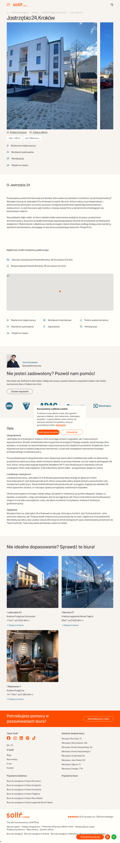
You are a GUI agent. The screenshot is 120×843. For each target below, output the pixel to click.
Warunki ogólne (13, 827)
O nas (9, 763)
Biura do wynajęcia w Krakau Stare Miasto (25, 798)
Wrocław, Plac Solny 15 (72, 738)
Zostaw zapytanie (20, 391)
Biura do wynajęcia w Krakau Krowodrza (24, 789)
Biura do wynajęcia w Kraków (36, 834)
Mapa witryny (32, 829)
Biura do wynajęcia (15, 834)
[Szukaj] (112, 5)
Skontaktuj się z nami (98, 718)
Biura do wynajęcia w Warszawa (64, 834)
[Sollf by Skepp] (20, 4)
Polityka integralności (31, 827)
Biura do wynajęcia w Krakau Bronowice (24, 781)
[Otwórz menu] (8, 4)
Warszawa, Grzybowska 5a (73, 755)
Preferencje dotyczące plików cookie (57, 826)
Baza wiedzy (12, 759)
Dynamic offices (47, 829)
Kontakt (10, 768)
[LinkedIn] (22, 738)
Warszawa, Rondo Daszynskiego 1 (76, 751)
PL (12, 745)
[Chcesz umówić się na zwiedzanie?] (107, 836)
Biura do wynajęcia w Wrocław (92, 834)
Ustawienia (61, 425)
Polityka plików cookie (84, 827)
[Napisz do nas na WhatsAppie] (113, 836)
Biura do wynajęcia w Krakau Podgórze (23, 794)
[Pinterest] (28, 738)
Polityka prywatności (16, 829)
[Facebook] (9, 738)
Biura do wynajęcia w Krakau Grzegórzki (24, 785)
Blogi (9, 755)
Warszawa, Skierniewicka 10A (74, 743)
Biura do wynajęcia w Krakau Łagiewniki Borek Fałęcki (30, 802)
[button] (60, 291)
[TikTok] (34, 738)
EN (8, 745)
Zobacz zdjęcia (39, 132)
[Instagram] (15, 738)
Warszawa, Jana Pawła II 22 (73, 760)
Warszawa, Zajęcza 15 (71, 764)
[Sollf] (8, 12)
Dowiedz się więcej (90, 837)
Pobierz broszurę (18, 132)
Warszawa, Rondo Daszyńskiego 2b (77, 747)
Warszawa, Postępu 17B (72, 768)
